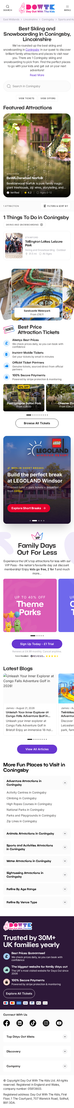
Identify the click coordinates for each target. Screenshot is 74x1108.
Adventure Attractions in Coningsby (24, 782)
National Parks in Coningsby (25, 809)
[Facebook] (6, 1024)
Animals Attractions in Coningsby (30, 833)
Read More (37, 75)
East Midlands (11, 19)
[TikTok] (33, 1024)
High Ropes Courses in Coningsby (29, 804)
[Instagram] (46, 1024)
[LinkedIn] (19, 1024)
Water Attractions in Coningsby (29, 861)
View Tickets (26, 98)
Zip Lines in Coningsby (22, 821)
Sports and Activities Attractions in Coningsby (30, 847)
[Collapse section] (65, 783)
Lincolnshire (30, 19)
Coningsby (48, 19)
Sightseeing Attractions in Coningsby (25, 874)
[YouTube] (59, 1024)
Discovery (14, 1051)
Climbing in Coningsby (22, 798)
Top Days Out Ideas (21, 1036)
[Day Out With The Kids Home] (37, 8)
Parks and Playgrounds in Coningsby (31, 815)
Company (13, 1066)
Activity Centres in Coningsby (26, 792)
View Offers (48, 98)
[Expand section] (65, 833)
